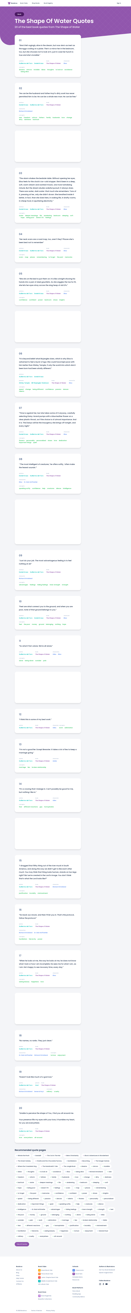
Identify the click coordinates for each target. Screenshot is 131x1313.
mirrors (29, 70)
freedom (27, 118)
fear (20, 807)
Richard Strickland (25, 111)
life (41, 216)
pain (44, 661)
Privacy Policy (50, 1310)
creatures (50, 488)
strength (65, 585)
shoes (55, 300)
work (61, 728)
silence (58, 488)
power (40, 300)
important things (25, 443)
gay (41, 807)
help (43, 488)
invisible (37, 70)
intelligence (67, 488)
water (21, 216)
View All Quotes (22, 1244)
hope (23, 218)
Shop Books (36, 3)
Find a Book (76, 1291)
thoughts (50, 70)
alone (21, 661)
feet (20, 624)
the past (60, 257)
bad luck (36, 120)
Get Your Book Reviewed (107, 1270)
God (36, 1085)
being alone (29, 661)
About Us (19, 1270)
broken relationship (39, 767)
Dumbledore (72, 1161)
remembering (42, 257)
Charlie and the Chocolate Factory (49, 1161)
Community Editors (78, 1297)
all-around (38, 1138)
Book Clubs (24, 3)
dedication (63, 441)
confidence (23, 300)
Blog (17, 1273)
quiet (35, 443)
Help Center (20, 1278)
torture (53, 1055)
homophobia (49, 807)
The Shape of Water (53, 63)
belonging (49, 624)
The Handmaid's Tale (50, 1166)
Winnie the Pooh (23, 1156)
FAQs (17, 1275)
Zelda (55, 761)
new (20, 118)
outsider (38, 661)
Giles (54, 654)
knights (62, 300)
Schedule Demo (77, 1277)
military (49, 1092)
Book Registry (48, 3)
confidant (32, 300)
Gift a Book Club (43, 1284)
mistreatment (43, 893)
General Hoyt (39, 1092)
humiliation (23, 939)
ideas (43, 70)
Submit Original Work (106, 1273)
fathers (41, 118)
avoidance (68, 70)
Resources (75, 1280)
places (32, 257)
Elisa (65, 63)
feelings (48, 218)
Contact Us (20, 1281)
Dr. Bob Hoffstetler (31, 482)
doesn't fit (40, 218)
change (69, 118)
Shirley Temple (24, 383)
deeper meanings (31, 216)
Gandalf (38, 1156)
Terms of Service (36, 1310)
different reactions (31, 807)
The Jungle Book (69, 1166)
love (63, 118)
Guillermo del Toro (25, 63)
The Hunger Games (102, 1161)
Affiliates (19, 1284)
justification (23, 893)
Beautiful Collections (45, 1299)
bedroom (57, 216)
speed (21, 389)
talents (21, 391)
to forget (51, 257)
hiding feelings (42, 585)
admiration (69, 728)
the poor (27, 624)
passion (58, 389)
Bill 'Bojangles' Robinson (40, 383)
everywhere (28, 1138)
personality (30, 441)
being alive (25, 72)
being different (38, 389)
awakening (48, 216)
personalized (41, 441)
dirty (20, 120)
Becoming (86, 1161)
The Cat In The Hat (53, 1156)
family (48, 118)
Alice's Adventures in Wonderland (96, 1156)
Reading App (76, 1294)
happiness (35, 982)
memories (68, 257)
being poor (30, 218)
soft (71, 216)
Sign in (119, 3)
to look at (59, 70)
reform (34, 118)
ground (41, 624)
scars (21, 257)
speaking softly (24, 488)
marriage (22, 767)
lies (29, 767)
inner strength (55, 585)
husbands (56, 118)
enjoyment (62, 1055)
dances (65, 389)
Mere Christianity (72, 1156)
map (26, 257)
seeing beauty (24, 982)
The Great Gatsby (24, 1161)
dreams (22, 70)
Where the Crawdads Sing (27, 1166)
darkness (27, 120)
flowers (22, 441)
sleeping (65, 216)
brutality (32, 893)
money (34, 624)
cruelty (56, 1092)
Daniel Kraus (38, 63)
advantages (23, 585)
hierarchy (32, 939)
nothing (58, 624)
